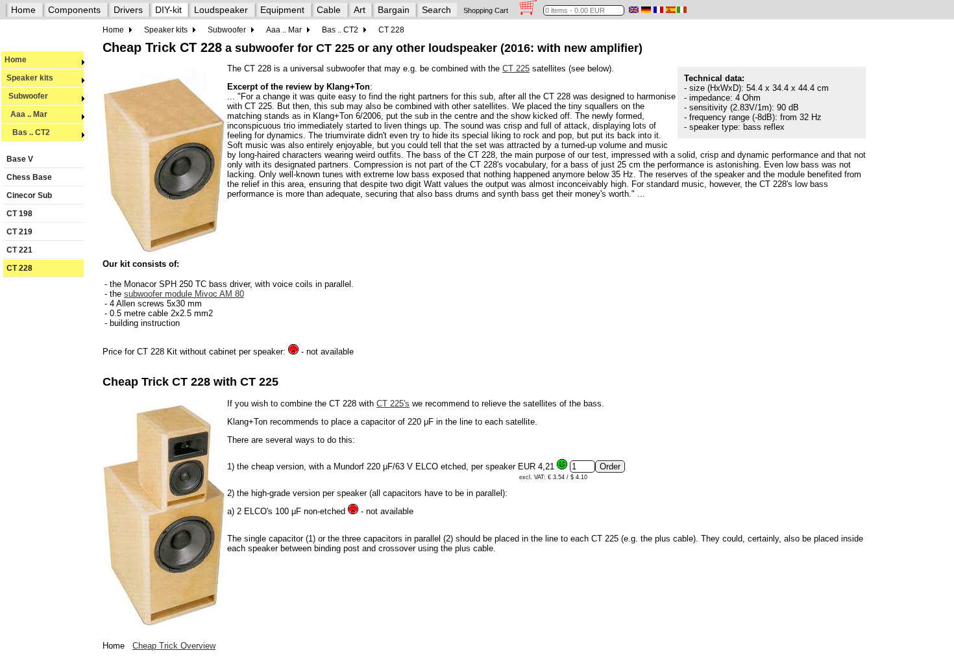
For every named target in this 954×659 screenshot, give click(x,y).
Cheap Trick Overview (173, 646)
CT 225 (516, 68)
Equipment (282, 10)
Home (23, 10)
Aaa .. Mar (26, 114)
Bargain (394, 10)
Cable (329, 10)
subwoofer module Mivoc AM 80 (184, 294)
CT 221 (19, 250)
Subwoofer (26, 96)
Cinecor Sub (29, 195)
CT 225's (393, 403)
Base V (19, 159)
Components (74, 10)
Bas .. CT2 (27, 132)
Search (436, 10)
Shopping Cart (485, 10)
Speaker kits (29, 77)
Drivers (128, 10)
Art (359, 10)
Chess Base (29, 177)
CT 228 (19, 268)
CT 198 (19, 213)
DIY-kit (168, 10)
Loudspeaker (221, 10)
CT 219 (19, 231)
